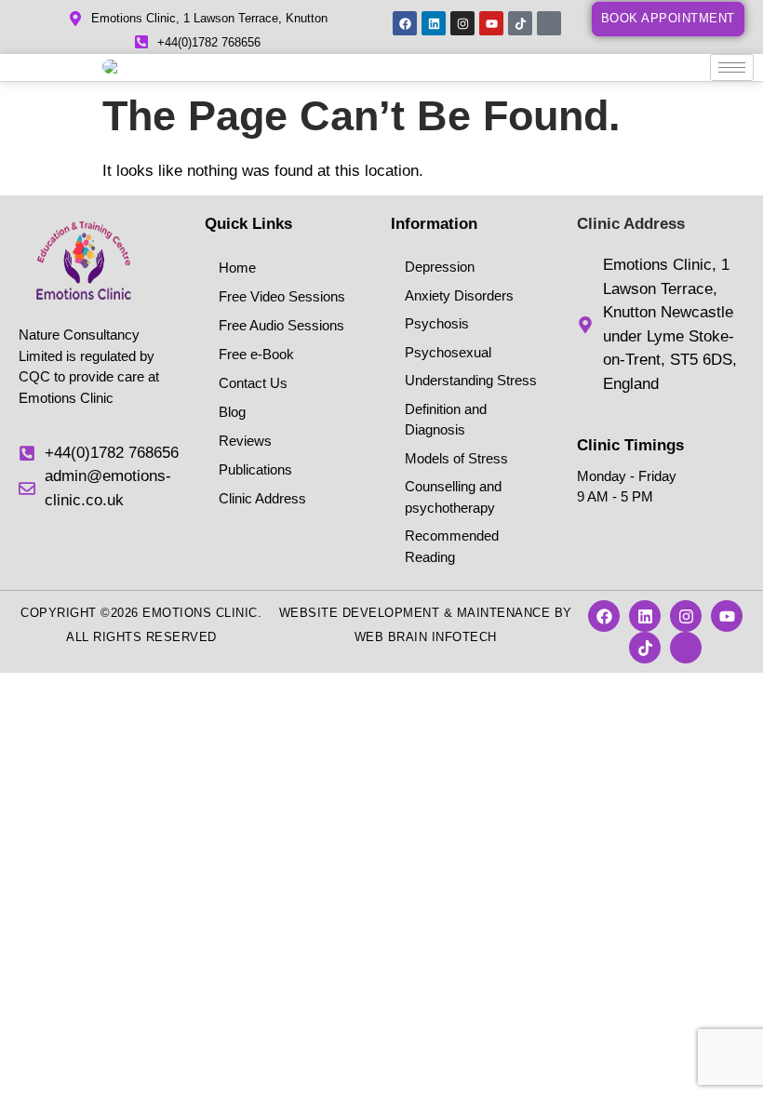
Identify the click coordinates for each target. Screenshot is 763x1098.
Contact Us (253, 383)
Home (237, 267)
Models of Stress (456, 458)
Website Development (359, 613)
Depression (440, 266)
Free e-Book (256, 354)
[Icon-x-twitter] (549, 23)
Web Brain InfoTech (426, 637)
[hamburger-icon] (732, 67)
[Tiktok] (520, 23)
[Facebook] (405, 23)
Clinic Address (262, 498)
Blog (232, 412)
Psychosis (437, 323)
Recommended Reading (452, 546)
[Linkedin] (434, 23)
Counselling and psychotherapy (453, 497)
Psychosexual (448, 352)
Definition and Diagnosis (446, 419)
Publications (255, 469)
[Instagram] (462, 23)
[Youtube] (491, 23)
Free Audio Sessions (281, 325)
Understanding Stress (471, 380)
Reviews (245, 441)
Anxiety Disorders (459, 295)
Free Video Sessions (282, 296)
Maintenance (504, 613)
